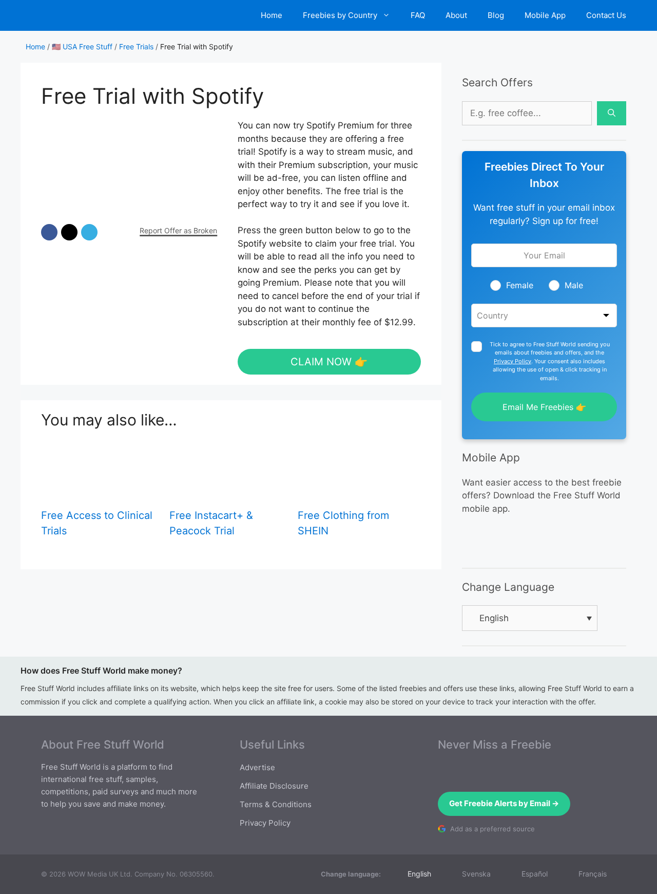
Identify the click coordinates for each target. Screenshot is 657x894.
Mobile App (545, 15)
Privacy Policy (512, 361)
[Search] (611, 113)
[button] (49, 232)
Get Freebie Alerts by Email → (504, 803)
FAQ (418, 15)
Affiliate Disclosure (274, 786)
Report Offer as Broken (178, 230)
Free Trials (136, 46)
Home (271, 15)
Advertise (257, 767)
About (456, 15)
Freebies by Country (340, 15)
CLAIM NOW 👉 (329, 362)
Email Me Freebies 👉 (544, 407)
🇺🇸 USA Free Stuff (82, 46)
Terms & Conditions (276, 804)
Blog (496, 15)
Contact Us (606, 15)
